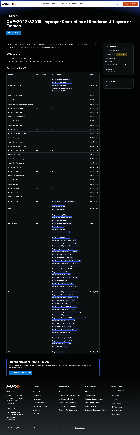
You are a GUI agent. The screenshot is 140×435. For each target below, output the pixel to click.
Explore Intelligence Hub (21, 372)
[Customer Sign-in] (121, 4)
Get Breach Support (14, 417)
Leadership (37, 395)
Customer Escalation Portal (95, 410)
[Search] (112, 4)
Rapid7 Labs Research (67, 403)
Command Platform (14, 396)
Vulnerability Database (67, 406)
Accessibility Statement (66, 428)
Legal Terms (18, 428)
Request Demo (130, 4)
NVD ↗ (107, 85)
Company (81, 4)
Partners (72, 4)
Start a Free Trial (13, 412)
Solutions (10, 403)
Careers (36, 414)
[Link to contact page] (116, 4)
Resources (63, 4)
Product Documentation (94, 399)
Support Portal (91, 395)
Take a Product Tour (14, 415)
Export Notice (38, 428)
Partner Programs (40, 406)
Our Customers (39, 403)
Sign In (88, 392)
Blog (60, 392)
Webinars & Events (66, 399)
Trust (46, 428)
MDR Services (12, 401)
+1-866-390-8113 (118, 390)
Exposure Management (15, 398)
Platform (45, 4)
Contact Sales (11, 420)
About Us (36, 392)
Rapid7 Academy (91, 406)
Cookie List (53, 428)
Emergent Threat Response (69, 395)
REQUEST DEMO (13, 33)
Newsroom (37, 399)
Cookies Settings (80, 428)
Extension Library (92, 403)
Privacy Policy (28, 428)
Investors (36, 410)
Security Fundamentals (68, 410)
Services (54, 4)
